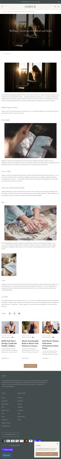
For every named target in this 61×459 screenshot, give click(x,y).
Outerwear (4, 420)
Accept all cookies (47, 454)
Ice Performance (6, 426)
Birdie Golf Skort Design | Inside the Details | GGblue (9, 343)
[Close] (57, 443)
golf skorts (30, 111)
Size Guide (4, 401)
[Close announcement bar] (59, 2)
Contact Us (20, 410)
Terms (19, 420)
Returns (20, 404)
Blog (19, 413)
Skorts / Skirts (5, 410)
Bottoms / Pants (6, 423)
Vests (3, 416)
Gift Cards (20, 401)
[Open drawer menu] (2, 6)
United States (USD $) (10, 434)
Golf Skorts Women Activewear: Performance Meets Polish (50, 345)
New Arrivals (5, 404)
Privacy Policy (21, 416)
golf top (55, 175)
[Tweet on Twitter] (19, 313)
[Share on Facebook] (14, 313)
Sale (3, 407)
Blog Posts (10, 11)
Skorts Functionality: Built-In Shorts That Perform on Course (30, 343)
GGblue (43, 97)
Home (4, 11)
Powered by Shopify (15, 445)
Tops (3, 413)
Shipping (20, 407)
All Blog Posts (7, 53)
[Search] (55, 6)
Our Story (20, 398)
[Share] (9, 313)
